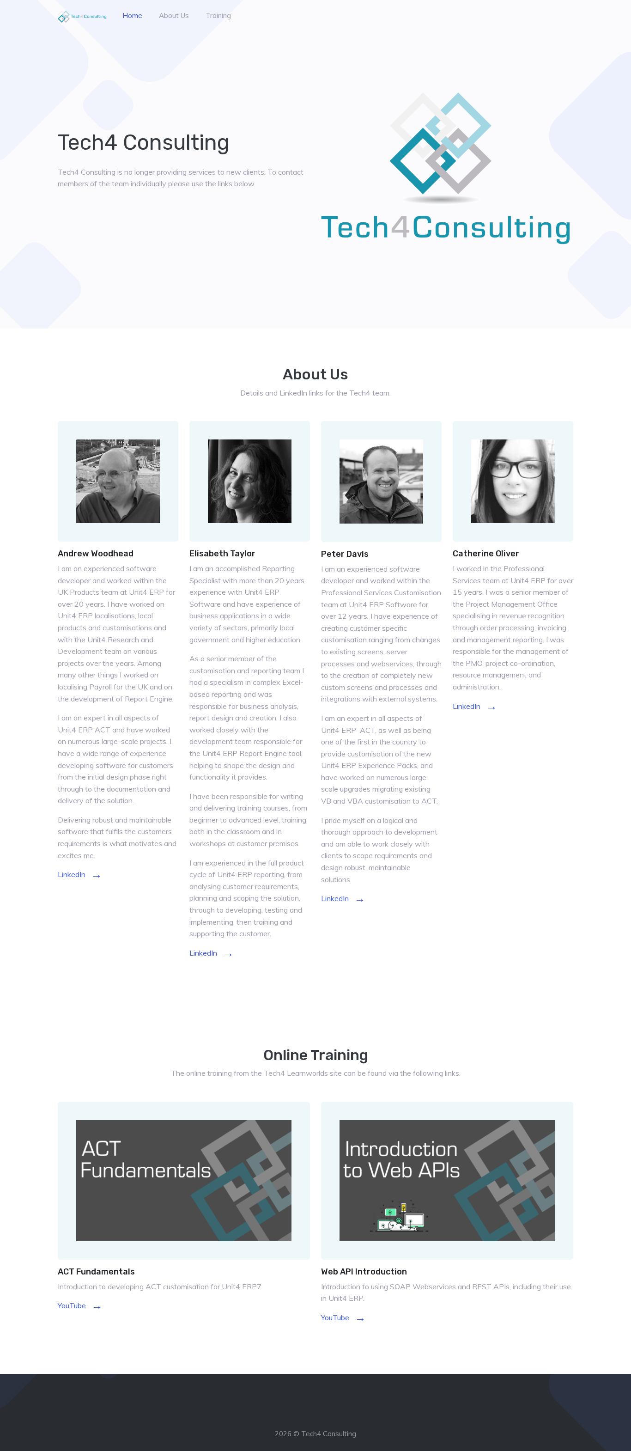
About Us (174, 15)
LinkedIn (80, 874)
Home (132, 15)
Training (218, 15)
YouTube (80, 1305)
